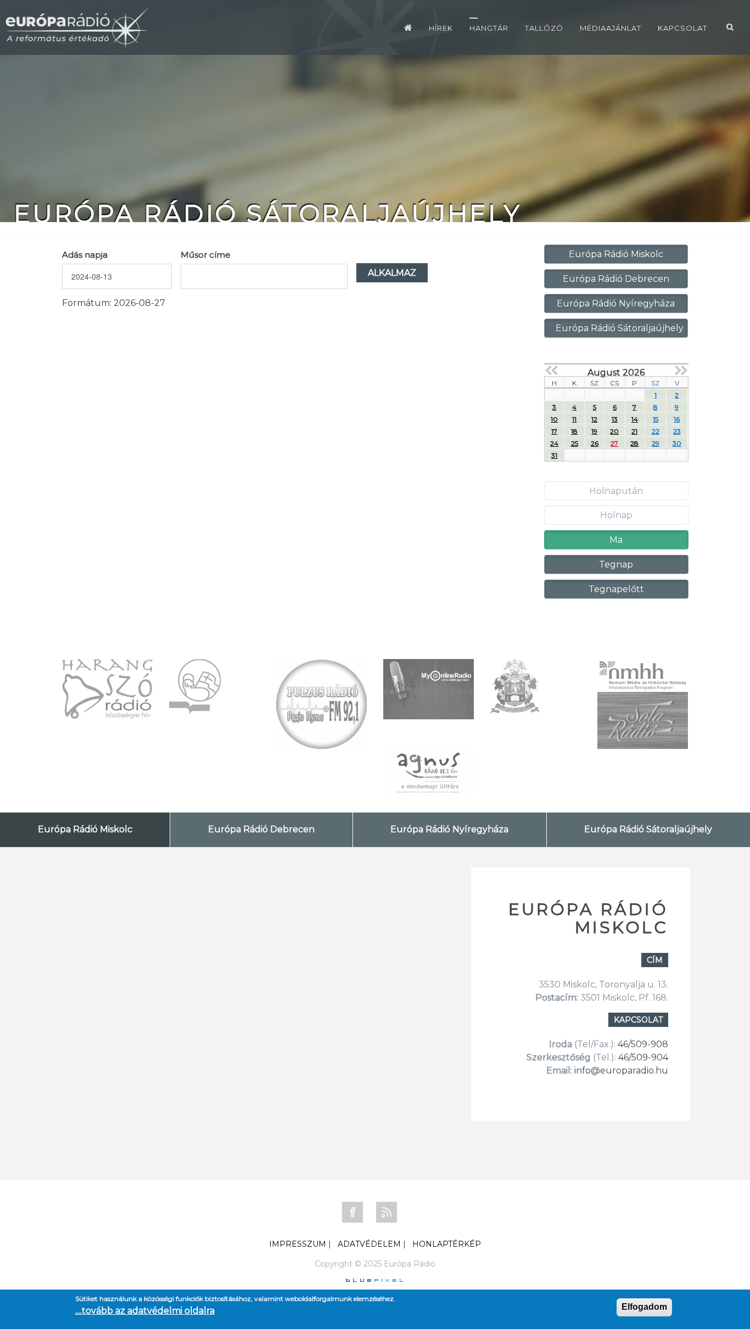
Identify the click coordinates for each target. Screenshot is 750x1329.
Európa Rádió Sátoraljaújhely (620, 328)
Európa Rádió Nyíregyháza (616, 303)
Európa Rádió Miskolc (616, 254)
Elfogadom (644, 1306)
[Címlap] (408, 27)
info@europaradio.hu (621, 1070)
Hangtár (488, 28)
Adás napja (85, 254)
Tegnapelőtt (616, 589)
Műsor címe (206, 254)
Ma (616, 540)
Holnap (616, 515)
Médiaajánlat (610, 28)
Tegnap (616, 564)
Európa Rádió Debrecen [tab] (261, 829)
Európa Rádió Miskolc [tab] (85, 829)
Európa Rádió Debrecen (616, 279)
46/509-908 (643, 1044)
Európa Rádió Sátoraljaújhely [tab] (648, 829)
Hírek (441, 28)
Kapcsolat (682, 28)
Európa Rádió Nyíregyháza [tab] (449, 829)
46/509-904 (642, 1057)
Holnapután (616, 491)
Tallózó (544, 28)
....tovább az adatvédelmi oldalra (145, 1310)
